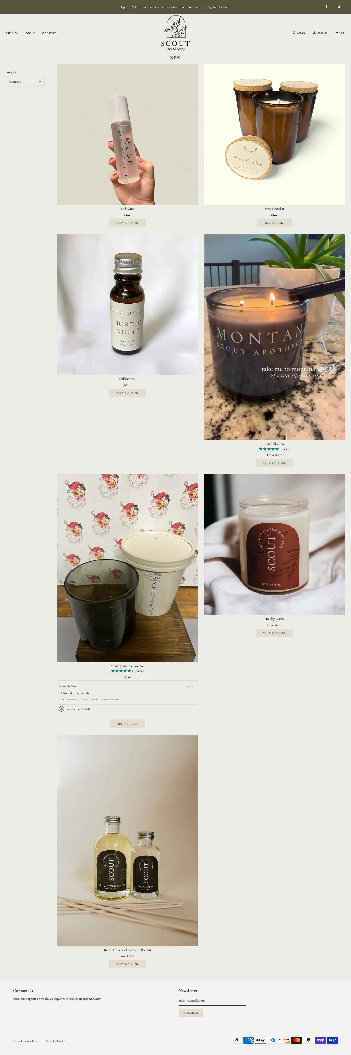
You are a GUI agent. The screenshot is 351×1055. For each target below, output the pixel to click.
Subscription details (78, 709)
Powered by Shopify (55, 1040)
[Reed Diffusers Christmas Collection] (127, 840)
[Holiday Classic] (274, 544)
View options (127, 222)
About (30, 33)
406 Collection (274, 444)
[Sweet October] (274, 134)
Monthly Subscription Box (127, 666)
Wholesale (49, 33)
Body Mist (127, 209)
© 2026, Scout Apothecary (25, 1040)
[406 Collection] (274, 337)
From (274, 455)
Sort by (11, 72)
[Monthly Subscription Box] (127, 568)
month (84, 693)
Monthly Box (68, 686)
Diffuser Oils (127, 379)
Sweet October (274, 209)
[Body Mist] (127, 134)
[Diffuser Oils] (127, 304)
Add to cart (274, 222)
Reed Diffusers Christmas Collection (127, 950)
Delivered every (70, 693)
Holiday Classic (274, 619)
